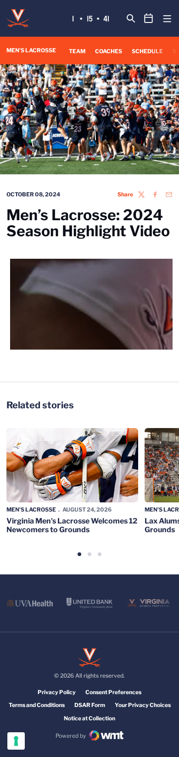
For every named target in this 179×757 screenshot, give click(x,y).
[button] (79, 554)
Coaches (108, 51)
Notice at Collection (89, 718)
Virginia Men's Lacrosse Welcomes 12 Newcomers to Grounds (71, 525)
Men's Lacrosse (31, 509)
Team (77, 51)
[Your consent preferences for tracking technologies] (16, 741)
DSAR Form (89, 704)
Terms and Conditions (37, 704)
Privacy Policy (57, 692)
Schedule (147, 51)
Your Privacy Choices (143, 704)
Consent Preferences (113, 692)
